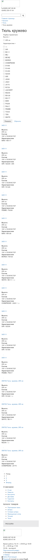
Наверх (7, 554)
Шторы (10, 509)
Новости (10, 492)
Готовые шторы (13, 512)
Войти (5, 557)
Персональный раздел (11, 550)
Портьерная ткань (14, 507)
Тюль (9, 518)
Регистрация (12, 557)
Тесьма (10, 516)
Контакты (11, 501)
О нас (10, 490)
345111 (4, 125)
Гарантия (11, 499)
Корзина (6, 559)
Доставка (11, 496)
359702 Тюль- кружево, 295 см (12, 381)
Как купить (11, 494)
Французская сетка (14, 514)
